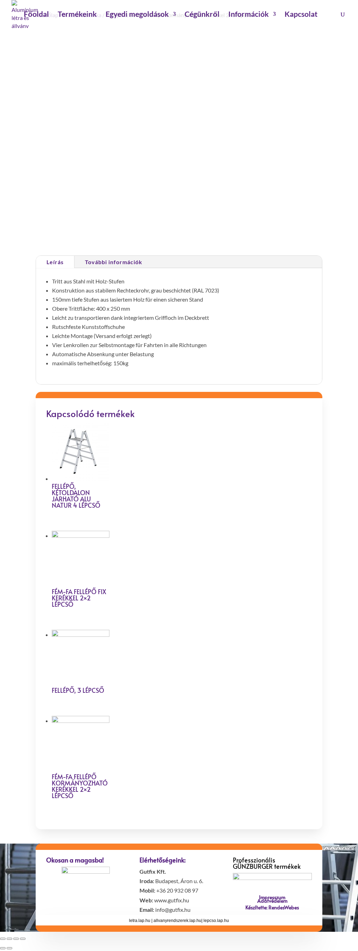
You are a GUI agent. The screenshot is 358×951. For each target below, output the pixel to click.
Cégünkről (202, 15)
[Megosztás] (9, 939)
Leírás (55, 262)
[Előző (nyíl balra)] (3, 948)
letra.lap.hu (139, 920)
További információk (113, 262)
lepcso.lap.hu (216, 920)
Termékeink (77, 15)
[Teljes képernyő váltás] (16, 939)
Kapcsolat (301, 15)
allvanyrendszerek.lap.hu (177, 920)
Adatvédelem (272, 900)
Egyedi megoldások (137, 15)
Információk (248, 15)
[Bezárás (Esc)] (3, 939)
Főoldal (36, 15)
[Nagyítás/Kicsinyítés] (23, 939)
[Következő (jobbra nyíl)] (9, 948)
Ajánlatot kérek (219, 205)
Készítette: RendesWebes (272, 907)
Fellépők (237, 233)
